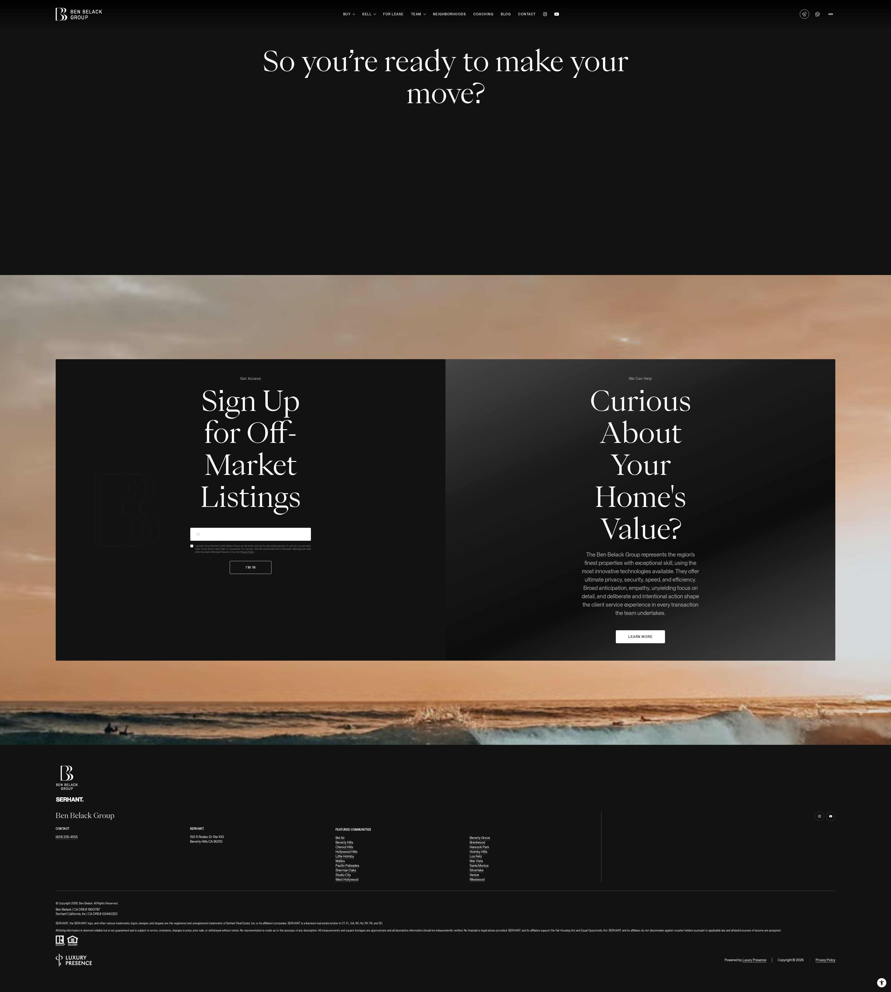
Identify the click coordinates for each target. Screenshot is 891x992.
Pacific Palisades (347, 865)
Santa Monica (479, 865)
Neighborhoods (449, 14)
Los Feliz (476, 856)
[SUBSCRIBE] (251, 567)
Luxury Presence (754, 960)
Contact (527, 14)
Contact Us (804, 14)
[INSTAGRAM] (819, 816)
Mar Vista (476, 861)
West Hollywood (347, 879)
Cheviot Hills (344, 847)
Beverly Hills (344, 842)
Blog (506, 14)
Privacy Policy (247, 551)
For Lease (393, 14)
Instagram (545, 14)
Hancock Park (479, 847)
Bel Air (340, 838)
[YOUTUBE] (830, 816)
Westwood (477, 879)
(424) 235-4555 (67, 837)
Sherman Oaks (346, 870)
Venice (474, 875)
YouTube (556, 14)
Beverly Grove (480, 838)
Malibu (340, 861)
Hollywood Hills (346, 852)
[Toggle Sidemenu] (830, 14)
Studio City (343, 875)
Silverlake (477, 870)
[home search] (817, 14)
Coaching (483, 14)
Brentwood (477, 842)
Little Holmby (345, 856)
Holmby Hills (478, 852)
